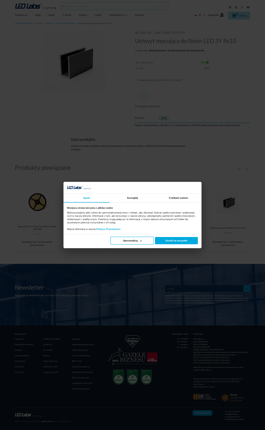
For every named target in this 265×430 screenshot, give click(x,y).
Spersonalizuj (130, 240)
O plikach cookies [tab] (178, 198)
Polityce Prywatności (108, 229)
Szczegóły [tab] (132, 198)
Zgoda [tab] (86, 198)
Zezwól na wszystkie (176, 240)
